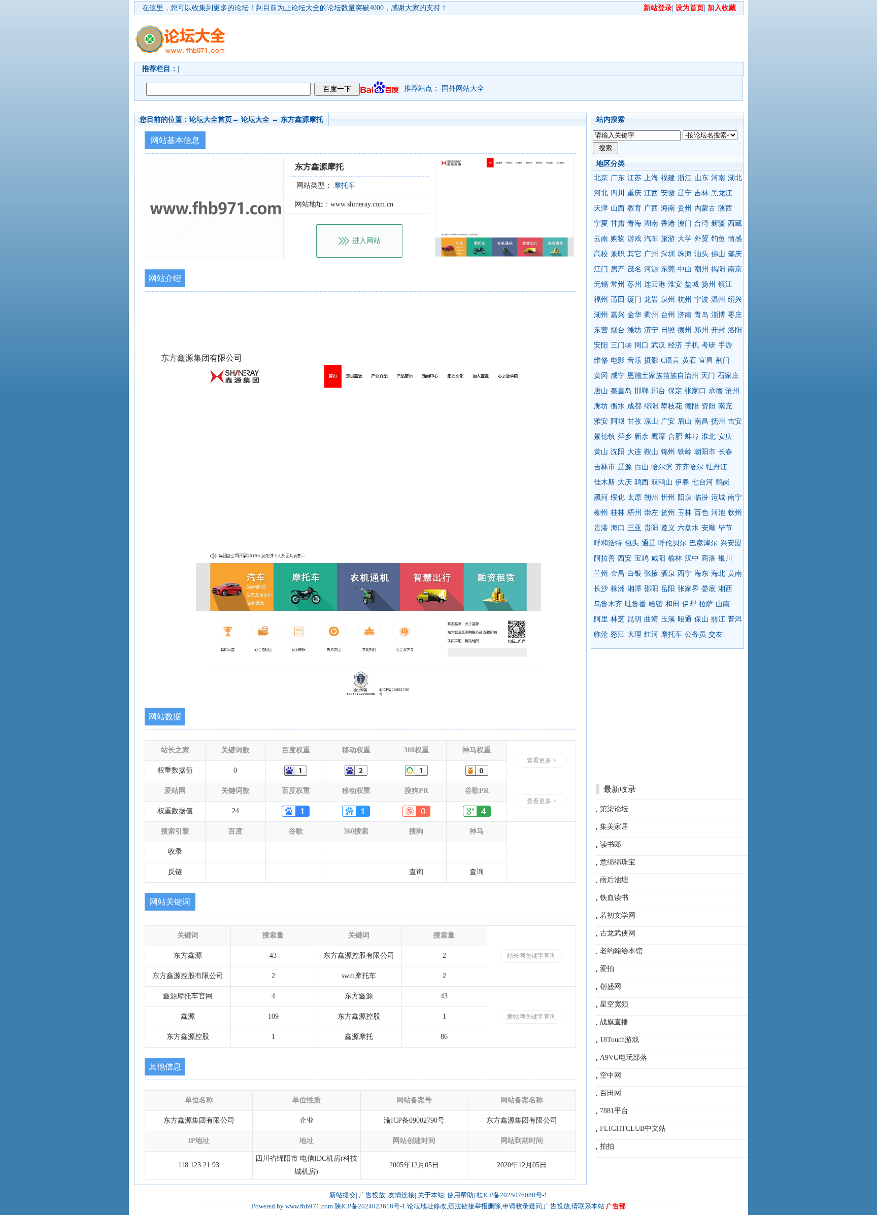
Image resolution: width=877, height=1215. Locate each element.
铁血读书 (614, 897)
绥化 (618, 497)
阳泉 (685, 497)
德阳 (692, 406)
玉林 (685, 512)
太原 (634, 497)
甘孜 (634, 421)
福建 (668, 178)
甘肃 (618, 223)
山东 (701, 178)
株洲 (618, 589)
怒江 (618, 634)
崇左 (651, 512)
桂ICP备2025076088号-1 (512, 1195)
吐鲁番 (635, 604)
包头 (632, 543)
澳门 (685, 223)
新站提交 (342, 1195)
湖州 (601, 315)
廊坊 (601, 406)
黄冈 (601, 375)
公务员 (695, 634)
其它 (634, 254)
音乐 (634, 360)
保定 (675, 391)
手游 (725, 345)
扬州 (708, 284)
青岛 (701, 315)
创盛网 (610, 986)
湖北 (735, 178)
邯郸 (641, 391)
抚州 (718, 421)
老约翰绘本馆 (621, 951)
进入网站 (366, 241)
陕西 (725, 208)
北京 (601, 178)
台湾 (701, 223)
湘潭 (634, 589)
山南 (723, 604)
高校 (601, 254)
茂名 (634, 269)
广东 (618, 178)
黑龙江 (721, 193)
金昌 (618, 573)
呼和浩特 (608, 543)
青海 (634, 223)
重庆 (634, 193)
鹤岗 (723, 482)
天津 (601, 208)
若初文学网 (617, 915)
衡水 (618, 406)
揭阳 (718, 269)
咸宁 (618, 375)
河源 (651, 269)
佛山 (718, 254)
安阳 (601, 345)
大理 (634, 634)
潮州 (701, 269)
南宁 (735, 497)
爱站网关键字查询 (531, 1016)
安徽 (668, 193)
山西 (618, 208)
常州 (618, 284)
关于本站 (431, 1195)
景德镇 (604, 436)
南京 (735, 269)
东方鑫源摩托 (302, 119)
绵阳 (651, 406)
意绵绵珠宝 (617, 862)
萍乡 (625, 436)
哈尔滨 (661, 467)
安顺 (708, 528)
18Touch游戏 (619, 1040)
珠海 (685, 254)
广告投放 (372, 1195)
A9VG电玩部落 (623, 1057)
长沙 (601, 589)
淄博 (718, 315)
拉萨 (706, 604)
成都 (634, 406)
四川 (618, 193)
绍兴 (735, 299)
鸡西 (641, 482)
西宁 (685, 573)
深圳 (668, 254)
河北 (601, 193)
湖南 (651, 223)
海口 (618, 528)
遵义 (668, 528)
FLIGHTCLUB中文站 (633, 1128)
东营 (601, 330)
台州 (668, 315)
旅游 (668, 238)
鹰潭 (658, 436)
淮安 (675, 284)
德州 (685, 330)
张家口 (695, 391)
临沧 (601, 634)
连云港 (654, 284)
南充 (725, 406)
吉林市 (604, 467)
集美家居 (614, 826)
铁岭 (685, 452)
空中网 (610, 1075)
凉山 (651, 421)
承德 (716, 391)
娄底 (708, 589)
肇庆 (735, 254)
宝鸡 (641, 558)
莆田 (618, 299)
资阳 (708, 406)
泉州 (668, 299)
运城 (718, 497)
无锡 (601, 284)
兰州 (601, 573)
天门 (708, 375)
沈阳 (618, 452)
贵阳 (651, 528)
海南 (668, 208)
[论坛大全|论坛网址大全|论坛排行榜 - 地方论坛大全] (179, 31)
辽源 (625, 467)
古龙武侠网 (617, 933)
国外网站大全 (463, 88)
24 (235, 811)
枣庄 (735, 315)
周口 (641, 345)
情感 (735, 238)
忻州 (668, 497)
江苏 (634, 178)
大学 (685, 238)
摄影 (651, 360)
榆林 (675, 558)
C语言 (670, 360)
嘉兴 (618, 315)
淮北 (708, 436)
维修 (601, 360)
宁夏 (601, 223)
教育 (634, 208)
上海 (651, 178)
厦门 (634, 299)
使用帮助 (460, 1195)
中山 (685, 269)
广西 (651, 208)
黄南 (735, 573)
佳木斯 (604, 482)
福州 (601, 299)
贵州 (685, 208)
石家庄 (728, 375)
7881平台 (614, 1111)
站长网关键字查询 (531, 955)
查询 (416, 872)
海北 (718, 573)
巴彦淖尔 (703, 543)
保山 (701, 619)
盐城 (692, 284)
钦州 (735, 512)
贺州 (668, 512)
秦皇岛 (621, 391)
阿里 (601, 619)
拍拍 (607, 1146)
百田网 (610, 1093)
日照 (668, 330)
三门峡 (621, 345)
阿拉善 (604, 558)
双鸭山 (661, 482)
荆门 (723, 360)
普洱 (735, 619)
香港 (668, 223)
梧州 (634, 512)
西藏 (735, 223)
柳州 (601, 512)
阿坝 (618, 421)
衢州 (651, 315)
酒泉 (668, 573)
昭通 (685, 619)
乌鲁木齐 (608, 604)
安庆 (725, 436)
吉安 (735, 421)
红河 (651, 634)
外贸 (701, 238)
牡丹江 (716, 467)
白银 (634, 573)
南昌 (701, 421)
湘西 (725, 589)
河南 (718, 178)
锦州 (668, 452)
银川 (725, 558)
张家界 (688, 589)
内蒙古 (705, 208)
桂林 (618, 512)
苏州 (634, 284)
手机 (692, 345)
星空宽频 (614, 1004)
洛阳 (735, 330)
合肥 (675, 436)
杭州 (685, 299)
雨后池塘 (614, 880)
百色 (701, 512)
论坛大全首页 (210, 119)
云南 (601, 238)
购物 (618, 238)
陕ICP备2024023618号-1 (370, 1206)
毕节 (725, 528)
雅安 (601, 421)
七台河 (702, 482)
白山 (641, 467)
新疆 (718, 223)
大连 (634, 452)
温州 (718, 299)
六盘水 (688, 528)
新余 (641, 436)
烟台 (618, 330)
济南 (685, 315)
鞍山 (651, 452)
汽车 (651, 238)
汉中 (692, 558)
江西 (651, 193)
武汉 (658, 345)
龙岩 (651, 299)
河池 (718, 512)
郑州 (701, 330)
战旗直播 (614, 1022)
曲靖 (651, 619)
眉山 (685, 421)
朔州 (651, 497)
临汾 (701, 497)
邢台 (658, 391)
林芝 (618, 619)
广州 (651, 254)
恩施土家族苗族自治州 (662, 375)
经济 (675, 345)
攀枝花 (671, 406)
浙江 (685, 178)
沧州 (732, 391)
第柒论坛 (614, 809)
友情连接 (401, 1195)
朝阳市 (705, 452)
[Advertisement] (497, 38)
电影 (618, 360)
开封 (718, 330)
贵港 (601, 528)
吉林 (701, 193)
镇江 (725, 284)
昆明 (634, 619)
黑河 (601, 497)
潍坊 (634, 330)
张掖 (651, 573)
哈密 (656, 604)
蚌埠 (692, 436)
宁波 (701, 299)
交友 (716, 634)
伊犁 (689, 604)
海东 (701, 573)
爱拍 (607, 969)
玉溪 (668, 619)
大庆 (625, 482)
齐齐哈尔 (689, 467)
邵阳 (651, 589)
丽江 (718, 619)
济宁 (651, 330)
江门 (601, 269)
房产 (618, 269)
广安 (668, 421)
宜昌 (706, 360)
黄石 (689, 360)
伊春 (682, 482)
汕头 (701, 254)
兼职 (618, 254)
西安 (625, 558)
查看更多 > (541, 760)
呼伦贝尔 (672, 543)
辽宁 (685, 193)
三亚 (634, 528)
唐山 (601, 391)
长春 (725, 452)
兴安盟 (730, 543)
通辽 (649, 543)
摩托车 (671, 634)
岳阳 (668, 589)
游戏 (634, 238)
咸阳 (658, 558)
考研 (708, 345)
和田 (672, 604)
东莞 (668, 269)
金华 (634, 315)
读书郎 (610, 844)
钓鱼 (718, 238)
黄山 (601, 452)
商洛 (708, 558)
